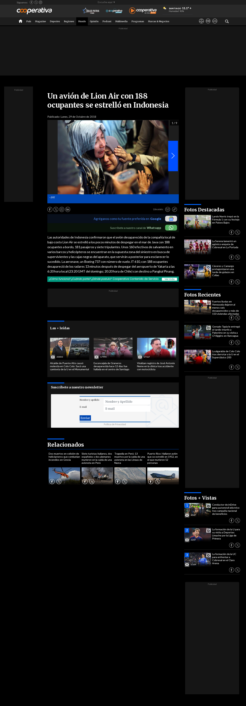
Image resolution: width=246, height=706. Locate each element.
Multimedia (121, 21)
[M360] (208, 24)
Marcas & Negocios (158, 21)
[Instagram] (40, 2)
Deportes (55, 21)
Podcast (106, 21)
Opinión (94, 21)
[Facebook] (31, 2)
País (28, 21)
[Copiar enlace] (174, 209)
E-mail (83, 407)
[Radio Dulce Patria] (91, 11)
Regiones (69, 21)
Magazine (40, 21)
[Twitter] (36, 2)
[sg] (214, 24)
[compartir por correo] (167, 209)
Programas (137, 21)
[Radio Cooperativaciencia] (114, 10)
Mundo (82, 21)
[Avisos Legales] (201, 24)
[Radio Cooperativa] (142, 10)
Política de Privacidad (115, 424)
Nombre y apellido (89, 400)
